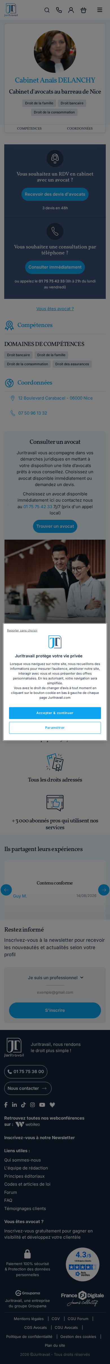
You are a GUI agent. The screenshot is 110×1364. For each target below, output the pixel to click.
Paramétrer (55, 728)
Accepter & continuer (54, 713)
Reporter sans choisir (22, 630)
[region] (55, 682)
